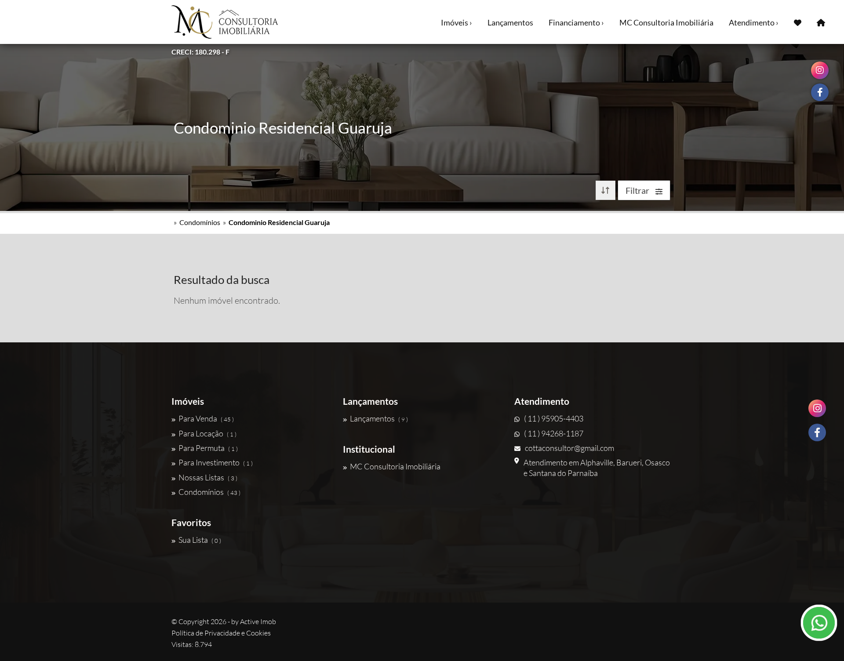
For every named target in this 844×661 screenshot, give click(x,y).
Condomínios (199, 222)
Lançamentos (510, 22)
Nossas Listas (207, 477)
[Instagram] (817, 408)
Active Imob (258, 621)
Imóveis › (456, 22)
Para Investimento (215, 462)
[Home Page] (821, 22)
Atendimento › (754, 22)
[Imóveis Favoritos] (797, 22)
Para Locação (207, 433)
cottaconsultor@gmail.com (569, 448)
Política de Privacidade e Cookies (221, 632)
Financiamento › (576, 22)
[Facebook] (817, 432)
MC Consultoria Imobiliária (666, 22)
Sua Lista (199, 540)
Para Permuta (208, 448)
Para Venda (206, 418)
